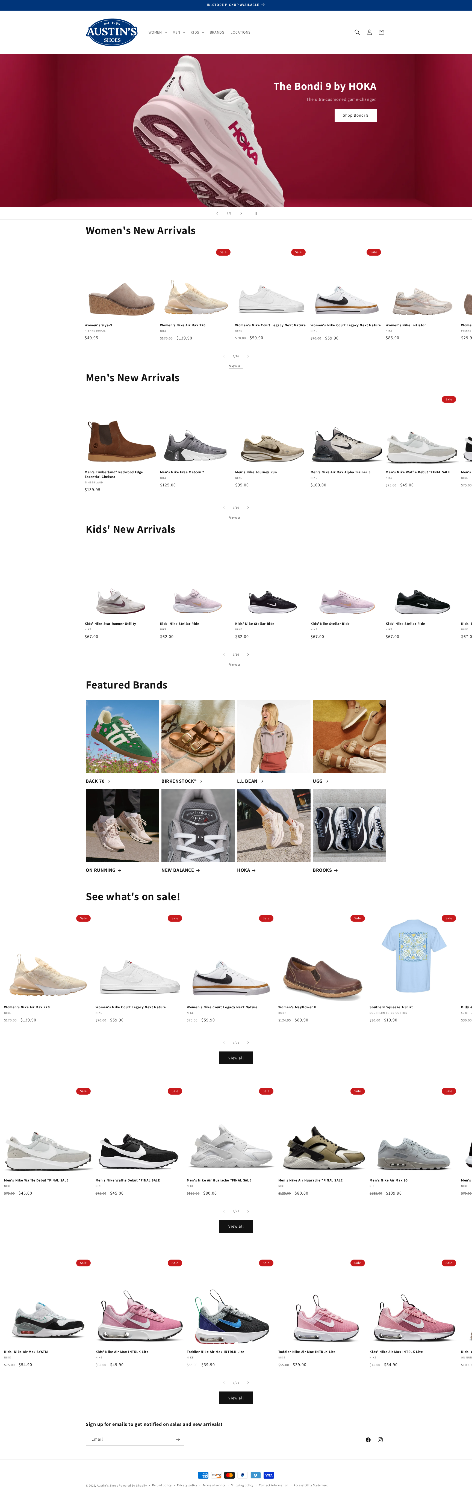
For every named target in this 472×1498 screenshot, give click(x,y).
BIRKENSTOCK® (178, 781)
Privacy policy (187, 1485)
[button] (157, 32)
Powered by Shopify (133, 1485)
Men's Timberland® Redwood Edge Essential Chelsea (114, 474)
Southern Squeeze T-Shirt (391, 1007)
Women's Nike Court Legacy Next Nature (270, 325)
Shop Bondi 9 (355, 115)
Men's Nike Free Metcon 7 (182, 472)
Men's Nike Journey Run (256, 472)
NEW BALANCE (177, 870)
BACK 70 (95, 781)
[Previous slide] (217, 213)
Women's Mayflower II (297, 1007)
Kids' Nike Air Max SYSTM (26, 1352)
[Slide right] (248, 356)
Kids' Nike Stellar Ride (179, 624)
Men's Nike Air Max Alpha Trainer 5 (340, 472)
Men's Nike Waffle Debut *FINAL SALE (418, 472)
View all (236, 366)
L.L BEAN (247, 781)
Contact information (273, 1485)
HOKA (243, 870)
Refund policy (162, 1485)
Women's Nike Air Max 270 (183, 325)
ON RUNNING (101, 870)
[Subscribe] (178, 1439)
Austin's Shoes (108, 1485)
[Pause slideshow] (255, 213)
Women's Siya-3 (98, 325)
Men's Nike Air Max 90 (389, 1180)
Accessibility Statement (311, 1485)
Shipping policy (242, 1485)
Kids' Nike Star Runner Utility (110, 624)
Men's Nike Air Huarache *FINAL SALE (219, 1180)
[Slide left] (224, 356)
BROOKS (322, 870)
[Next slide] (241, 213)
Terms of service (214, 1485)
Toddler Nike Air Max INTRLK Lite (215, 1352)
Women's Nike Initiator (406, 325)
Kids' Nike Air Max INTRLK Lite (122, 1352)
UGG (318, 781)
